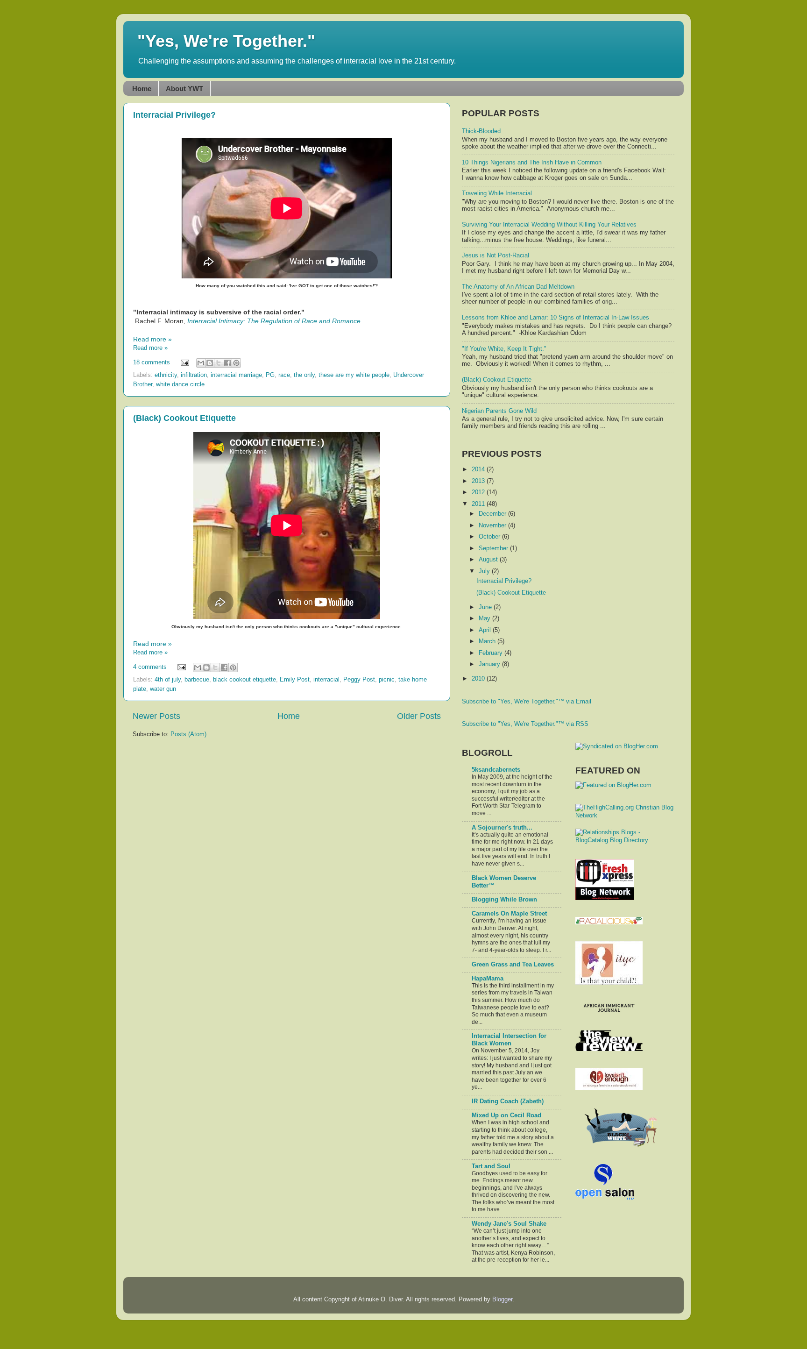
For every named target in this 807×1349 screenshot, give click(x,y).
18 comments (151, 362)
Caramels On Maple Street (509, 913)
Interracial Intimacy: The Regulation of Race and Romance (274, 321)
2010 (479, 678)
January (490, 664)
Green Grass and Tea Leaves (513, 964)
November (493, 525)
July (485, 571)
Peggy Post (359, 679)
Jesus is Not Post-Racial (495, 255)
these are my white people (354, 375)
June (486, 607)
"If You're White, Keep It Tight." (504, 349)
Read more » (152, 339)
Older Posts (419, 716)
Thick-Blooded (481, 131)
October (490, 536)
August (489, 559)
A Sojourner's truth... (502, 827)
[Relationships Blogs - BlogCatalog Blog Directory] (625, 840)
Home (141, 88)
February (491, 653)
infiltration (194, 375)
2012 (479, 492)
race (284, 375)
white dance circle (180, 384)
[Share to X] (218, 363)
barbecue (196, 679)
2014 (479, 469)
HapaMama (487, 978)
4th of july (168, 679)
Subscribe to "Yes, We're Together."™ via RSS (525, 724)
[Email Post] (184, 362)
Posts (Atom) (188, 734)
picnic (387, 679)
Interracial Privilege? (174, 115)
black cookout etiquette (244, 679)
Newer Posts (156, 716)
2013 (479, 481)
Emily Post (295, 679)
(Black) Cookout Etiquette (184, 418)
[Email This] (200, 363)
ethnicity (166, 375)
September (494, 548)
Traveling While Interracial (497, 193)
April (486, 630)
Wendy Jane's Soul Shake (509, 1224)
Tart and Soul (491, 1166)
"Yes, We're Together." (226, 40)
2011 (479, 504)
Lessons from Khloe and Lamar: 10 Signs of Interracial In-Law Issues (555, 317)
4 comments (150, 667)
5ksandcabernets (496, 770)
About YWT (184, 88)
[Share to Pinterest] (236, 363)
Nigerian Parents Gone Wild (499, 411)
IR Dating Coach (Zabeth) (508, 1101)
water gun (163, 689)
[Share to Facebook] (227, 363)
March (488, 641)
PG (270, 375)
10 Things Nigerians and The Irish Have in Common (532, 162)
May (485, 618)
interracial (326, 679)
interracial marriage (236, 375)
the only (304, 375)
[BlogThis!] (209, 363)
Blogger (502, 1299)
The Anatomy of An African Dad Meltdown (518, 287)
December (493, 514)
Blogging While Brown (504, 899)
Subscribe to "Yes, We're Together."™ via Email (526, 701)
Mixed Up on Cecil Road (506, 1115)
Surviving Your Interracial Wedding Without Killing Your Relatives (549, 224)
